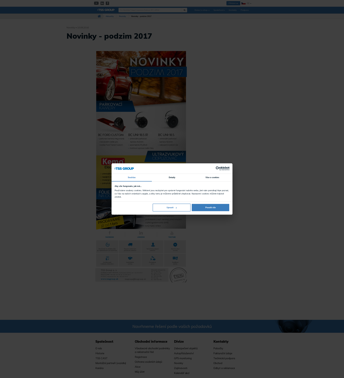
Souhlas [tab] (132, 177)
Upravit (170, 207)
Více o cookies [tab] (212, 177)
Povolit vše (210, 207)
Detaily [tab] (172, 177)
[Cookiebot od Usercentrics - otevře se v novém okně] (218, 169)
